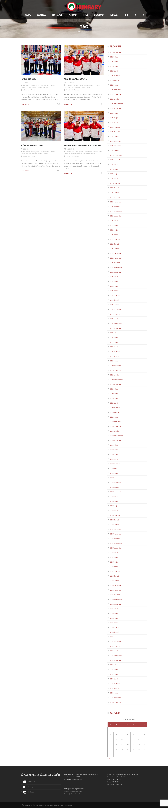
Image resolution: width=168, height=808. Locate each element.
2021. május (114, 342)
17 (110, 745)
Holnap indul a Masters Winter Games (82, 145)
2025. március (115, 127)
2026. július (114, 57)
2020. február (115, 412)
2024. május (114, 174)
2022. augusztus (115, 272)
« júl (108, 758)
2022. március (115, 295)
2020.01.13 (26, 149)
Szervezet (114, 15)
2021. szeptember (116, 323)
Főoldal (27, 15)
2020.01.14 (70, 83)
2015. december (115, 641)
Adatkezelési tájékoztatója (73, 791)
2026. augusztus (115, 52)
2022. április (114, 291)
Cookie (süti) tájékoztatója (73, 794)
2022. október (115, 263)
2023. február (115, 244)
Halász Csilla (44, 85)
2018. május (114, 506)
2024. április (114, 178)
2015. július (114, 665)
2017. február (115, 576)
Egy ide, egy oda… (29, 78)
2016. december (115, 585)
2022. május (114, 286)
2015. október (115, 651)
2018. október (115, 487)
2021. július (114, 333)
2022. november (115, 258)
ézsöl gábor (35, 85)
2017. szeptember (116, 543)
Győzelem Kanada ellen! (32, 145)
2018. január (114, 525)
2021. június (114, 337)
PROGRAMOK (57, 15)
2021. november (115, 314)
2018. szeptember (116, 492)
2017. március (115, 571)
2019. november (115, 426)
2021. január (114, 361)
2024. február (115, 188)
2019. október (115, 431)
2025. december (115, 90)
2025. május (114, 118)
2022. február (115, 300)
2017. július (114, 553)
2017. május (114, 562)
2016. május (114, 618)
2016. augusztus (115, 604)
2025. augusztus (115, 108)
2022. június (114, 281)
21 (133, 745)
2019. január (114, 473)
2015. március (115, 684)
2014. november (115, 702)
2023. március (115, 239)
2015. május (114, 674)
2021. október (115, 319)
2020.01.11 (70, 149)
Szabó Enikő (88, 152)
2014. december (115, 698)
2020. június (114, 394)
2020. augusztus (115, 384)
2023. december (115, 197)
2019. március (115, 464)
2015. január (114, 693)
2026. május (114, 66)
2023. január (114, 249)
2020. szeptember (116, 380)
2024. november (115, 146)
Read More (25, 104)
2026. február (115, 80)
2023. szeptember (116, 211)
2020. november (115, 370)
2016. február (115, 632)
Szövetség (41, 15)
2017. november (115, 534)
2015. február (115, 688)
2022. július (114, 277)
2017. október (115, 539)
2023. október (115, 207)
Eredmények (99, 15)
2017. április (114, 567)
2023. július (114, 221)
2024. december (115, 141)
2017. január (114, 581)
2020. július (114, 389)
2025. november (115, 94)
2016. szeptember (116, 599)
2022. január (114, 305)
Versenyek (73, 15)
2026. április (114, 71)
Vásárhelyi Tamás (29, 90)
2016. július (114, 609)
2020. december (115, 366)
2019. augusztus (115, 440)
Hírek (85, 15)
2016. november (115, 590)
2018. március (115, 515)
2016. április (114, 623)
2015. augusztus (115, 660)
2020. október (115, 375)
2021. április (114, 347)
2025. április (114, 122)
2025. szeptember (116, 104)
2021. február (115, 356)
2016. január (114, 637)
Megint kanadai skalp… (75, 78)
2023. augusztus (115, 216)
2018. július (114, 496)
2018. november (115, 482)
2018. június (114, 501)
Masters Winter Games (40, 87)
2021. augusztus (115, 328)
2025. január (114, 136)
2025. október (115, 99)
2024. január (114, 193)
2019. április (114, 459)
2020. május (114, 398)
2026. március (115, 76)
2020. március (115, 408)
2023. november (115, 202)
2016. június (114, 613)
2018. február (115, 520)
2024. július (114, 164)
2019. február (115, 468)
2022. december (115, 253)
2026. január (114, 85)
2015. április (114, 679)
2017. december (115, 529)
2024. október (115, 150)
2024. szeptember (116, 155)
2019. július (114, 445)
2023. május (114, 230)
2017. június (114, 557)
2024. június (114, 169)
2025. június (114, 113)
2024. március (115, 183)
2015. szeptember (116, 655)
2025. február (115, 132)
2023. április (114, 235)
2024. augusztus (115, 160)
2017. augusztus (115, 548)
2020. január (114, 417)
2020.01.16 (26, 83)
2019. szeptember (116, 436)
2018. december (115, 478)
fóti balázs (27, 85)
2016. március (115, 627)
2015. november (115, 646)
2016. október (115, 595)
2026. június (114, 62)
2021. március (115, 352)
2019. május (114, 454)
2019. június (114, 450)
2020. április (114, 403)
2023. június (114, 225)
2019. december (115, 422)
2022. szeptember (116, 267)
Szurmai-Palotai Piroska (75, 85)
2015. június (114, 670)
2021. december (115, 309)
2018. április (114, 511)
